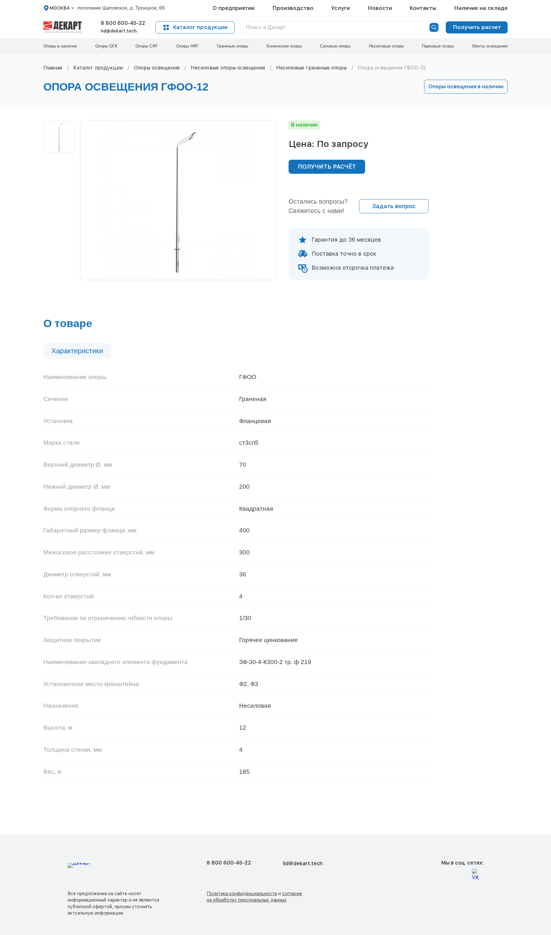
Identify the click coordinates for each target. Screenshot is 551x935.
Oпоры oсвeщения (157, 68)
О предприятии (233, 8)
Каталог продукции (200, 27)
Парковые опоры (438, 46)
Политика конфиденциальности (242, 893)
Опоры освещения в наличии (465, 87)
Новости (380, 8)
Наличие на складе (481, 8)
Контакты (422, 8)
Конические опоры (284, 46)
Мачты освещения (490, 46)
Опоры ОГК (106, 46)
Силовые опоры (335, 46)
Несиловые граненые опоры (311, 68)
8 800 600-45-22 (123, 23)
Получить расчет (477, 27)
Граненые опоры (232, 46)
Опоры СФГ (147, 46)
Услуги (340, 8)
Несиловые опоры (386, 46)
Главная (52, 68)
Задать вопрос (394, 206)
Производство (292, 8)
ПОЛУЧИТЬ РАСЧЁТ (327, 166)
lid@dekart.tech (119, 30)
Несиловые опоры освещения (228, 68)
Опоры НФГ (187, 46)
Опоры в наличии (60, 46)
